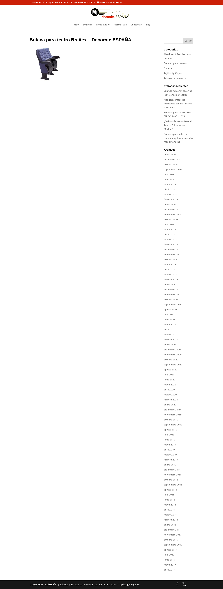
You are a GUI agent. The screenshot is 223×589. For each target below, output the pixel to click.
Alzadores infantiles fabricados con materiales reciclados (178, 103)
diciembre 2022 (172, 249)
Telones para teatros (175, 78)
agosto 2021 (170, 309)
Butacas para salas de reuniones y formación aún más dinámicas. (178, 137)
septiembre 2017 (173, 544)
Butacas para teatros (175, 63)
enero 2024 (170, 204)
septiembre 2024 (173, 169)
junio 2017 (169, 559)
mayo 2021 (170, 324)
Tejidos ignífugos (173, 73)
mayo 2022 (170, 264)
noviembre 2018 (173, 474)
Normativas (120, 24)
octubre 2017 (171, 539)
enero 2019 (170, 464)
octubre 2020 (171, 359)
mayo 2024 (170, 184)
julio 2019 (169, 434)
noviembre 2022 (173, 254)
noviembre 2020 (173, 354)
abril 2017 (169, 569)
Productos (101, 24)
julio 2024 (169, 174)
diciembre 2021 (172, 289)
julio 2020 (169, 374)
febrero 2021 (171, 339)
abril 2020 (169, 389)
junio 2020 (169, 379)
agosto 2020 (170, 369)
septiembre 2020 (173, 364)
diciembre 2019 (172, 409)
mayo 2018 (170, 504)
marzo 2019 (170, 454)
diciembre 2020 (172, 349)
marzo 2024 (170, 194)
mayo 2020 (170, 384)
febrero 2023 (171, 244)
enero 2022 (170, 284)
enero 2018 (170, 524)
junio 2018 (169, 499)
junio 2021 (169, 319)
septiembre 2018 (173, 484)
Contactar (136, 24)
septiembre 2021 (173, 304)
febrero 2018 (171, 519)
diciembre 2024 (172, 159)
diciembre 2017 (172, 529)
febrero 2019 (171, 459)
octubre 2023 (171, 219)
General (168, 68)
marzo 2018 (170, 514)
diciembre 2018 (172, 469)
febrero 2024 (171, 199)
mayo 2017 (170, 564)
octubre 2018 (171, 479)
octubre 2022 (171, 259)
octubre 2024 (171, 164)
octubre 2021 (171, 299)
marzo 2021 (170, 334)
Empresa (87, 24)
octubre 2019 (171, 419)
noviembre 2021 (173, 294)
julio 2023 (169, 224)
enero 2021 (170, 344)
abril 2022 (169, 269)
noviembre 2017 (173, 534)
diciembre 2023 (172, 209)
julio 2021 (169, 314)
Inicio (76, 24)
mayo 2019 (170, 444)
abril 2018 (169, 509)
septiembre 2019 (173, 424)
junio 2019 (169, 439)
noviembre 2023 (173, 214)
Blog (147, 24)
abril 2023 (169, 234)
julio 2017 (169, 554)
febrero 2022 (171, 279)
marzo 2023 (170, 239)
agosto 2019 (170, 429)
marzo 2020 (170, 394)
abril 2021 (169, 329)
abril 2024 (169, 189)
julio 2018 (169, 494)
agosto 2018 (170, 489)
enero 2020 (170, 404)
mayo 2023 (170, 229)
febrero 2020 (171, 399)
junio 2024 (169, 179)
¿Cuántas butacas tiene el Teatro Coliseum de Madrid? (178, 125)
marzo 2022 (170, 274)
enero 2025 (170, 154)
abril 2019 (169, 449)
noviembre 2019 (173, 414)
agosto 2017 (170, 549)
